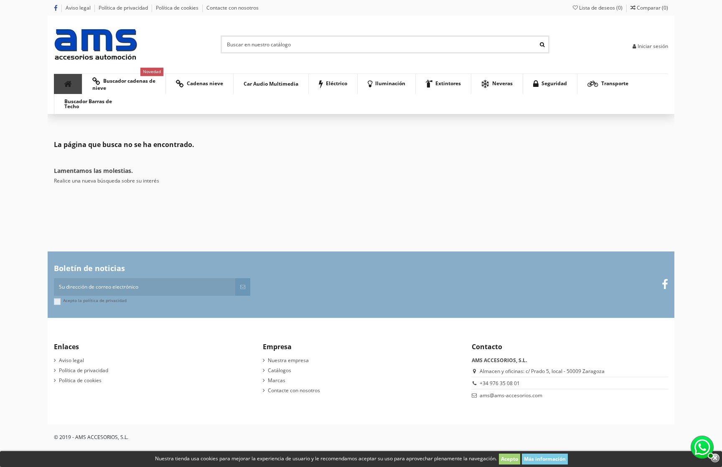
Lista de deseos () (601, 7)
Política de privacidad (124, 7)
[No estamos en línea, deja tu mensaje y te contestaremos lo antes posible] (701, 446)
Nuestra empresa (288, 360)
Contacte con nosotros (232, 7)
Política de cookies (178, 7)
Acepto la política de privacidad (95, 300)
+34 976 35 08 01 (500, 383)
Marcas (276, 380)
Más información (545, 458)
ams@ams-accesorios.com (511, 395)
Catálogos (279, 370)
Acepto (509, 458)
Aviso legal (79, 7)
